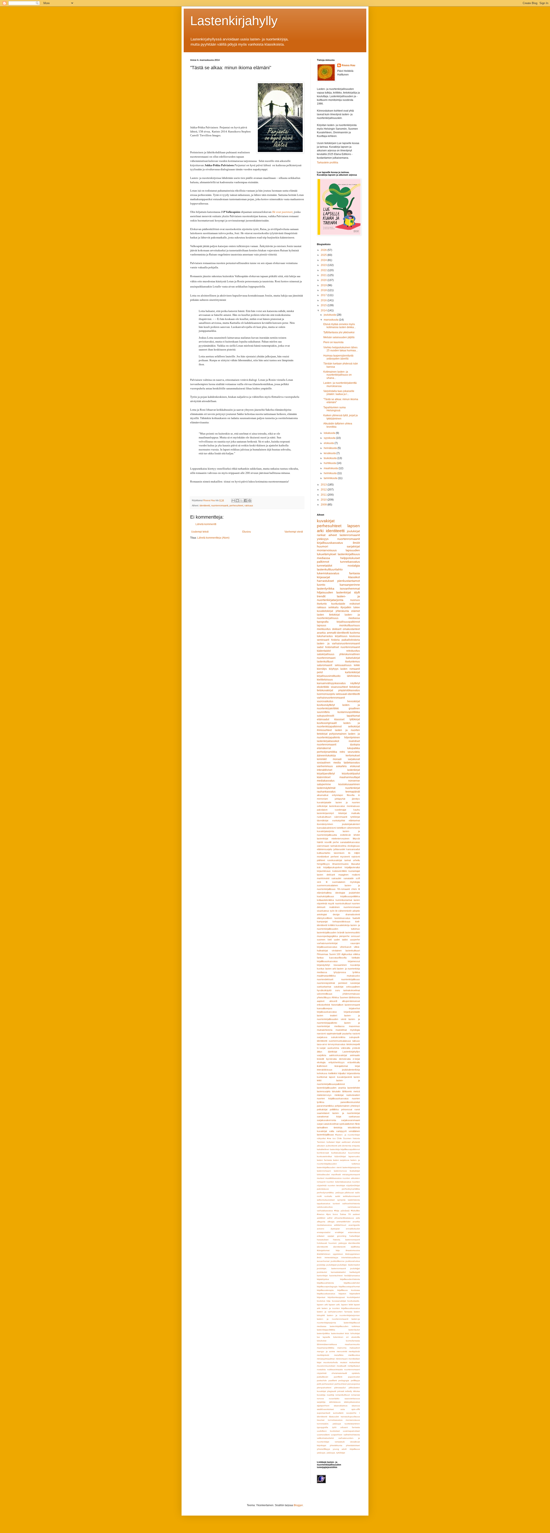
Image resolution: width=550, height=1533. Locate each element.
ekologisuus (353, 846)
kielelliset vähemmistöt (348, 827)
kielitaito (356, 957)
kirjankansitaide (352, 1012)
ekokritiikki (323, 686)
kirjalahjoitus (323, 1279)
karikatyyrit (355, 1272)
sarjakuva (322, 1037)
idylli (357, 592)
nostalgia (354, 565)
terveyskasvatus (336, 1044)
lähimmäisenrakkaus (327, 1344)
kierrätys (322, 668)
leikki (357, 665)
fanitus (320, 957)
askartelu (341, 766)
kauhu (356, 809)
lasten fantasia (324, 1160)
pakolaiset (322, 809)
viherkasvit (345, 947)
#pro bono (332, 1214)
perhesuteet (328, 1384)
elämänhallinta (324, 892)
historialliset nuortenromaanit (342, 647)
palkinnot (323, 561)
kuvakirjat (326, 521)
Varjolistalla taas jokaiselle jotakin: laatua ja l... (338, 393)
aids (358, 1218)
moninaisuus (353, 806)
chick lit (355, 889)
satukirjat (338, 986)
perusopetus (353, 1384)
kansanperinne (350, 584)
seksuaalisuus (343, 665)
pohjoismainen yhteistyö (347, 1105)
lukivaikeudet (323, 1174)
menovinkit (342, 1351)
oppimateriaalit (334, 1033)
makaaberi (355, 1348)
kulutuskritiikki (339, 871)
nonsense (354, 780)
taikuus (356, 1041)
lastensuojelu (323, 1091)
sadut (320, 647)
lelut (347, 1333)
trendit (321, 596)
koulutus (321, 1301)
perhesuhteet (236, 505)
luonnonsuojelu (326, 694)
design (336, 914)
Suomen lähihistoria (350, 997)
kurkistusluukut (338, 1153)
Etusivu (246, 531)
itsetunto (322, 603)
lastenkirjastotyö (325, 813)
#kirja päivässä (341, 1210)
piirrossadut (340, 1387)
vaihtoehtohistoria (351, 1203)
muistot (343, 1362)
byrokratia (331, 1059)
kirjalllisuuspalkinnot (350, 1149)
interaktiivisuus (324, 1069)
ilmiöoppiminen (352, 1254)
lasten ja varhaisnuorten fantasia (334, 1311)
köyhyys (333, 668)
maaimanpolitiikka (325, 1348)
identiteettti (322, 1247)
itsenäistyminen (325, 824)
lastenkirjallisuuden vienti (329, 1167)
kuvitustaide (338, 603)
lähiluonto (347, 1091)
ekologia (321, 1062)
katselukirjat (353, 657)
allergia (331, 1221)
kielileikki (332, 1073)
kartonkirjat (322, 1275)
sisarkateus (323, 910)
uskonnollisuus (324, 993)
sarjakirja (321, 1402)
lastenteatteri (337, 1333)
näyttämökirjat (353, 1185)
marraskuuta (331, 319)
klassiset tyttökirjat (347, 719)
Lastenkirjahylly (234, 21)
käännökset (323, 777)
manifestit (336, 1174)
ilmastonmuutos (340, 864)
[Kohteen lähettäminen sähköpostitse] (233, 500)
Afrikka (335, 997)
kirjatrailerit (355, 1293)
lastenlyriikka (325, 588)
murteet (320, 1178)
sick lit (322, 882)
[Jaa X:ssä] (241, 500)
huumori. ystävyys (337, 1243)
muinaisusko (353, 975)
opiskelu (356, 1373)
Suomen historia (351, 1138)
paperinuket (354, 1377)
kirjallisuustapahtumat (349, 1286)
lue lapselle (323, 1337)
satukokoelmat (331, 1124)
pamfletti (338, 1377)
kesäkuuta (330, 453)
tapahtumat (353, 715)
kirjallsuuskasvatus (326, 1293)
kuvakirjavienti (344, 1077)
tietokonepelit (353, 1044)
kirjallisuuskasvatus (330, 542)
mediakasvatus (326, 780)
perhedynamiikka (327, 751)
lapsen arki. (334, 1304)
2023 (324, 265)
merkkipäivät (323, 1355)
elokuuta (329, 443)
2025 (324, 255)
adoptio (356, 910)
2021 (324, 275)
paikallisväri (322, 1377)
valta (331, 1131)
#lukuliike (355, 1210)
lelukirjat (342, 813)
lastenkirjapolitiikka (326, 1330)
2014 (324, 310)
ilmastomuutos (353, 1250)
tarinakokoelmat (351, 990)
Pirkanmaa (322, 954)
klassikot (354, 577)
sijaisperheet (323, 1405)
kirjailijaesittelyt (326, 773)
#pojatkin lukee (350, 607)
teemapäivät (352, 791)
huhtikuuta (330, 463)
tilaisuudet (334, 1416)
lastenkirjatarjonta (351, 1167)
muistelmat (341, 1030)
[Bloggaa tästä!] (237, 500)
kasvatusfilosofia (338, 957)
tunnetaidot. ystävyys (329, 1423)
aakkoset (346, 1142)
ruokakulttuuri (324, 817)
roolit (319, 1196)
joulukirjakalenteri (351, 824)
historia (335, 639)
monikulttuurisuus (349, 625)
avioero (320, 1228)
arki (339, 1145)
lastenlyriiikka (323, 1333)
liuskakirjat (355, 1171)
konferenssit (323, 1153)
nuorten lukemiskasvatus (338, 1182)
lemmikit (322, 759)
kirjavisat (321, 1297)
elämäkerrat (324, 748)
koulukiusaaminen (349, 784)
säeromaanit (340, 817)
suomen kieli (324, 939)
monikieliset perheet (328, 856)
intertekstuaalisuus (350, 1257)
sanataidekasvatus (350, 842)
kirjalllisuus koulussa (348, 1290)
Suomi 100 (335, 954)
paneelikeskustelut (350, 1102)
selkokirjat (354, 726)
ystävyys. (321, 1453)
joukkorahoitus (352, 1261)
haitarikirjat (354, 1236)
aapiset (320, 1001)
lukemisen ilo (342, 853)
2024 (324, 260)
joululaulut (322, 1272)
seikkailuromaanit (351, 1196)
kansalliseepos (324, 1008)
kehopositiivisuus (341, 921)
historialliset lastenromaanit (345, 1004)
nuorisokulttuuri (343, 903)
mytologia (355, 1030)
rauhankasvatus (326, 791)
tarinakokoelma (338, 846)
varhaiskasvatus (325, 1210)
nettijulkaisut (354, 1366)
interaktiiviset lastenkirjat (338, 769)
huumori (322, 546)
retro (342, 751)
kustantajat (354, 871)
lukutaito (336, 1091)
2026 (324, 250)
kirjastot (342, 1293)
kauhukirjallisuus (325, 896)
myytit (331, 903)
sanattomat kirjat (329, 1116)
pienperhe (344, 936)
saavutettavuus (352, 1398)
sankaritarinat (324, 986)
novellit (328, 842)
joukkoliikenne (338, 1261)
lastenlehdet (353, 1087)
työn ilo (334, 910)
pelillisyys (355, 1380)
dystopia (355, 744)
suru (337, 990)
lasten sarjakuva (341, 1160)
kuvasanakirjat (339, 1301)
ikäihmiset (322, 1066)
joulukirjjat (355, 1268)
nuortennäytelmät (326, 983)
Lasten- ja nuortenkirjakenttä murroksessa (340, 384)
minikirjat (339, 1095)
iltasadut (355, 864)
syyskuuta (330, 437)
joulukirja (321, 1265)
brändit (320, 1059)
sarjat (320, 1124)
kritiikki (331, 925)
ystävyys (322, 539)
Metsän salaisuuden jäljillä (338, 337)
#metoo (320, 1214)
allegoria (321, 1221)
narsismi (321, 1033)
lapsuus (321, 625)
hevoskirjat (353, 701)
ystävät (356, 1048)
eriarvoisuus (354, 1232)
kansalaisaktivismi (326, 827)
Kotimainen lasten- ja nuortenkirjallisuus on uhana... (337, 374)
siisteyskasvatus (352, 1402)
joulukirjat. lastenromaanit (331, 1268)
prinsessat (346, 1109)
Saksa (343, 1214)
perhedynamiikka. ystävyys (330, 1192)
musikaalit (341, 1366)
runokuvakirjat (334, 860)
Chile (339, 1138)
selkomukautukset (326, 1200)
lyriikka (356, 972)
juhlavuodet (339, 849)
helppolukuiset (350, 558)
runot (357, 1109)
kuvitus (320, 968)
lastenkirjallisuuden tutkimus (345, 1326)
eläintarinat (354, 820)
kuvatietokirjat (325, 611)
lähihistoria (353, 675)
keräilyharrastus (352, 1275)
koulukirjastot (353, 1297)
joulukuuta (330, 314)
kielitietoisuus (325, 679)
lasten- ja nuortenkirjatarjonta (338, 598)
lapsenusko (354, 1156)
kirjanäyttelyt (323, 965)
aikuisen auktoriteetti (327, 1145)
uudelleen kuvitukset (328, 1431)
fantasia (354, 573)
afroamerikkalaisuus (344, 1218)
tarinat (347, 860)
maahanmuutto (352, 1344)
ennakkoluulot (353, 1228)
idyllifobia (355, 1247)
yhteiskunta (342, 611)
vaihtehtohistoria (352, 1434)
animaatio (355, 1055)
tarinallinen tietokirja (329, 1127)
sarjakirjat (353, 546)
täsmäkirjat (322, 820)
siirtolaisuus (335, 1402)
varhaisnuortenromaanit (331, 697)
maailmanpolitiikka (326, 975)
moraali (337, 759)
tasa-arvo (322, 1044)
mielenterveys (324, 1095)
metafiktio (339, 1355)
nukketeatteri (353, 1095)
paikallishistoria (351, 639)
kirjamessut (354, 961)
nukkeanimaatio (335, 1369)
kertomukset (353, 755)
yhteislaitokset (353, 1445)
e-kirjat (356, 1059)
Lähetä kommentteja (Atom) (213, 537)
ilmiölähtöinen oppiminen (330, 1254)
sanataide (349, 878)
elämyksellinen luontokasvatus (333, 918)
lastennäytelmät (326, 788)
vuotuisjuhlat (338, 820)
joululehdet (354, 892)
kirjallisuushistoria (325, 1283)
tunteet (336, 1203)
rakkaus (248, 505)
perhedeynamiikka (351, 1189)
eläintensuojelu (324, 849)
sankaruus (354, 1116)
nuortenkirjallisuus (350, 979)
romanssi (355, 1395)
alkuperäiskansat (351, 1001)
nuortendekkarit (325, 979)
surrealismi (338, 1413)
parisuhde (322, 1380)
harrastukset (325, 580)
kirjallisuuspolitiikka (350, 896)
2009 (324, 504)
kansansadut (353, 849)
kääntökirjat (340, 1156)
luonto (321, 584)
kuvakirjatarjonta (325, 831)
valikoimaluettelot (325, 1438)
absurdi (333, 1001)
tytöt (334, 1427)
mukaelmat (354, 1362)
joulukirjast (331, 1265)
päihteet (321, 860)
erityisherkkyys (336, 1062)
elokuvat (355, 766)
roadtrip (330, 1395)
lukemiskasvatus (328, 573)
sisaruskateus (340, 1405)
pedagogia (343, 1380)
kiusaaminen (340, 965)
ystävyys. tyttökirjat (336, 1453)
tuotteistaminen (352, 1423)
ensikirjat (339, 1232)
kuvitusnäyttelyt (326, 705)
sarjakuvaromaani (350, 1120)
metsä (356, 1091)
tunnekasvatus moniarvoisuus (344, 1420)
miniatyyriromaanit (351, 1174)
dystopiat (335, 1228)
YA (349, 1214)
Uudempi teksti (200, 531)
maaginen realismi (349, 874)
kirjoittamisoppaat (336, 1297)
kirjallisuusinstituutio (329, 675)
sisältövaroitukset (325, 1409)
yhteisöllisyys (324, 997)
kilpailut (342, 1073)
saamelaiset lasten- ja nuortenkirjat (338, 1113)
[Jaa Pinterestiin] (250, 500)
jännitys (356, 798)
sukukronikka (338, 1037)
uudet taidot (341, 939)
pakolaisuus (323, 1189)
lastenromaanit (350, 535)
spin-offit (355, 1409)
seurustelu (354, 751)
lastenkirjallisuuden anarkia (331, 1087)
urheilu (356, 860)
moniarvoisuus (327, 550)
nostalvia (321, 1369)
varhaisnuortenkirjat (327, 943)
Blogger (298, 1505)
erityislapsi (337, 795)
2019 (324, 285)
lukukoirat (321, 1340)
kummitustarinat (344, 900)
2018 (324, 290)
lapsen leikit (347, 1304)
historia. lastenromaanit (346, 1239)
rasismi (356, 1033)
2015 (324, 305)
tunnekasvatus (350, 561)
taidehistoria (354, 1200)
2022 (324, 270)
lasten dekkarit (326, 874)
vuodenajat (340, 809)
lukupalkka (353, 748)
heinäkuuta (331, 448)
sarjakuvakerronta (326, 1120)
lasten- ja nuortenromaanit (332, 1319)
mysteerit (345, 856)
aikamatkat (322, 795)
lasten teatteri (327, 1015)
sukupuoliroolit (325, 715)
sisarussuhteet (339, 686)
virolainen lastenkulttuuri (346, 950)
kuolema (355, 632)
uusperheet (336, 1434)
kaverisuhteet (336, 1275)
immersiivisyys (331, 1257)
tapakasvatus (323, 1203)
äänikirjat (332, 1051)
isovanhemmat (350, 588)
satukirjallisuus (325, 654)
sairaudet (336, 878)
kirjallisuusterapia (325, 1290)
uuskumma (333, 1048)
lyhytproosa (340, 972)
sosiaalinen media (329, 762)
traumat (320, 1420)
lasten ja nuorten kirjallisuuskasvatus (341, 1308)
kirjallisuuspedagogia (327, 1286)
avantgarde (354, 1225)
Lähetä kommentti (206, 524)
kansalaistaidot (338, 1272)
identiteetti (205, 505)
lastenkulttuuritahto (330, 569)
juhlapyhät (340, 798)
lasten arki (330, 968)
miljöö (357, 853)
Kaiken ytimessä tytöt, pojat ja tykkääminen (340, 417)
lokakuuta (330, 433)
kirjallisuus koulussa (347, 636)
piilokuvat (349, 1192)
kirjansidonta (353, 1073)
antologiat (322, 914)
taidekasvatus (352, 762)
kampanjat (322, 921)
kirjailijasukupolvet (332, 867)
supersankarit (323, 1413)
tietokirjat (354, 686)
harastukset (322, 1239)
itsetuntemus (352, 661)
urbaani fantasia (350, 1427)
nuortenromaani (352, 1369)
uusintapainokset (351, 1431)
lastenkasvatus (337, 806)
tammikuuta (331, 478)
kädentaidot (324, 650)
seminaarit (323, 639)
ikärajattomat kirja (328, 1250)
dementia (346, 1145)
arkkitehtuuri (340, 1225)
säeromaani (323, 846)
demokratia (345, 1059)
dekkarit (336, 629)
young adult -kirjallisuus (346, 1449)
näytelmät (322, 1373)
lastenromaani (324, 1171)
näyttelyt (355, 683)
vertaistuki (340, 1442)
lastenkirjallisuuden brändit (330, 932)
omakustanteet (351, 629)
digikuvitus (346, 954)
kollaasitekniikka (325, 900)
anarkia (321, 632)
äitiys (319, 1051)
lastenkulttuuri (325, 661)
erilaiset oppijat (325, 1236)
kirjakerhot (354, 1008)
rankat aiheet (327, 535)
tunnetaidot (324, 565)
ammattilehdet (343, 1221)
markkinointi (323, 878)
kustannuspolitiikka (349, 712)
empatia (356, 1145)
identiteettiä (354, 1243)
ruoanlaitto (334, 1398)
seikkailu (333, 607)
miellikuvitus (354, 1355)
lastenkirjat (322, 838)
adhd (329, 1218)
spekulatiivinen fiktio (349, 1124)
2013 (324, 484)
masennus (354, 1026)
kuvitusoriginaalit (327, 723)
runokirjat (355, 983)
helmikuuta (330, 473)
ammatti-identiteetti (338, 632)
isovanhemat (323, 1261)
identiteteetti (339, 1247)
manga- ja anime (326, 1351)
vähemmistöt (344, 910)
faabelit (356, 918)
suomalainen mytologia (346, 882)
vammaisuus (354, 1207)
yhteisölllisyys (323, 1449)
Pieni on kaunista (333, 342)
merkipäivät (354, 1351)
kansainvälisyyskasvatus (331, 683)
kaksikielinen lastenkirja (328, 1149)
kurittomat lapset (326, 1077)
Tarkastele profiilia (327, 162)
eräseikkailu (353, 1062)
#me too (331, 1138)
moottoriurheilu (330, 1362)
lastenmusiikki (352, 932)
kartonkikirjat (352, 672)
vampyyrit (341, 1131)
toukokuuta (330, 458)
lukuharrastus (325, 636)
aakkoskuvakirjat (338, 1055)
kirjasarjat (323, 577)
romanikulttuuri (342, 1395)
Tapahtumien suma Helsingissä (334, 409)
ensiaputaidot (323, 1232)
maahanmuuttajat (349, 777)
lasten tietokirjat (328, 614)
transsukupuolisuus (350, 1416)
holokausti (322, 1243)
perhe (336, 842)
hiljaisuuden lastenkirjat (334, 592)
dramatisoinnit (352, 914)
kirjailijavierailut (352, 867)
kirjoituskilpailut (351, 773)
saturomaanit (324, 665)
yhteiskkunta (336, 1445)
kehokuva (322, 1073)
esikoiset (355, 603)
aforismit (356, 1142)
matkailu (355, 813)
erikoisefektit (323, 1004)
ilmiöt (356, 542)
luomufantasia (353, 1340)
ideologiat (340, 892)
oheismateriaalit (339, 1373)
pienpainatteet (324, 1387)
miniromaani (342, 1359)
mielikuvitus (324, 629)
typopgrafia (322, 1427)
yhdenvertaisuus (351, 993)
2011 (324, 494)
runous (320, 1398)
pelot (320, 672)
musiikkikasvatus (333, 1178)
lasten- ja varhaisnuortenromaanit (338, 643)
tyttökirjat (355, 817)
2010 (324, 499)
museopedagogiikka (327, 936)
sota (343, 1409)
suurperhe (351, 1413)
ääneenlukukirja (326, 755)
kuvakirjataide (324, 802)
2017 (324, 295)
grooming (341, 1236)
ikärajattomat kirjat (347, 1066)
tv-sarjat (321, 1048)
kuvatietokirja (343, 925)
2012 (324, 489)
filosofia (350, 795)
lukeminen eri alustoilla (346, 1337)
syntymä (341, 1200)
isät (319, 867)
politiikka (334, 1109)
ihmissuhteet (324, 730)
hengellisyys (323, 864)
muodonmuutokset (326, 1366)
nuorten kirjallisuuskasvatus (333, 1098)
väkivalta (345, 1048)
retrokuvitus (353, 650)
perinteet (342, 983)
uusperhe (355, 939)
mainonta (342, 1348)
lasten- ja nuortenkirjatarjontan (343, 1315)
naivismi (355, 856)
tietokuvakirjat (325, 690)
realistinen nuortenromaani (344, 907)
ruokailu (328, 1196)
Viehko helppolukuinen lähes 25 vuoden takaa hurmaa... (340, 349)
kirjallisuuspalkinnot (348, 621)
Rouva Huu (348, 65)
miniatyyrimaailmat (326, 1359)
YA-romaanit (343, 889)
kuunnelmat (354, 1153)
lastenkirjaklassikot (328, 741)
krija (328, 1301)
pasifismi (332, 1380)
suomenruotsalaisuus (340, 1041)
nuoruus (355, 600)
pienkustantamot (348, 580)
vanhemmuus (325, 766)
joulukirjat (353, 531)
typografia (322, 621)
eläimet (355, 611)
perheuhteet (341, 1384)
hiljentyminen (352, 737)
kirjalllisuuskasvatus (327, 961)
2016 (324, 300)
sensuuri (355, 936)
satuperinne (324, 784)
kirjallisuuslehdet (352, 1283)
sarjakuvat (354, 759)
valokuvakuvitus (325, 1207)
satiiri (337, 1196)
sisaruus (356, 1405)
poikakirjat (322, 1109)
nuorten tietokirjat (336, 1185)
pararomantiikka (325, 1105)
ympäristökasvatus (349, 690)
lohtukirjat (355, 1333)
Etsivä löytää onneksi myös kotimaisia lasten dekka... (339, 326)
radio (357, 1192)
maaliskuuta (331, 468)
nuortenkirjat (352, 788)
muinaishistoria (324, 1030)
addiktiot (321, 1218)
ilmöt (319, 1257)
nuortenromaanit (219, 505)
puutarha (346, 1033)
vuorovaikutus (325, 701)
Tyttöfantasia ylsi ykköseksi (338, 332)
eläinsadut (323, 719)
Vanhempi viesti (293, 531)
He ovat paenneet (282, 212)
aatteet (356, 1214)
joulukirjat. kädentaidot (348, 1265)
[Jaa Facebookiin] (245, 500)
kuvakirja (355, 965)
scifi (358, 878)
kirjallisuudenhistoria (350, 1279)
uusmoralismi (323, 1434)
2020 (324, 280)
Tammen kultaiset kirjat (328, 1142)
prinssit (340, 1391)
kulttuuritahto (323, 853)
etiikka (356, 954)
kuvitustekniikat (324, 1156)
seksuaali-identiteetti (348, 694)
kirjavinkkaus (324, 871)
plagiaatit (331, 1391)
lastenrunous (340, 1171)
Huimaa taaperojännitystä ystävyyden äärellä (338, 357)
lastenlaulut (354, 1330)
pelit (319, 1384)
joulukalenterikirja (351, 1069)
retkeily (348, 1391)
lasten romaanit (350, 668)
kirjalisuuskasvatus (327, 1012)
